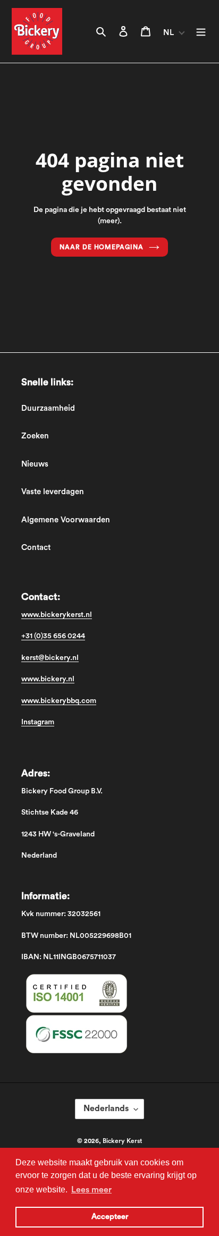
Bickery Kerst (122, 1141)
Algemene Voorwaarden (65, 520)
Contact (35, 548)
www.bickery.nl (47, 679)
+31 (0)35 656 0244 (53, 636)
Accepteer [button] (109, 1217)
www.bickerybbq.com (58, 701)
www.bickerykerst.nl (56, 615)
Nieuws (34, 464)
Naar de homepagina (102, 247)
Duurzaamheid (48, 408)
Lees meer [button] (91, 1190)
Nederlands (106, 1108)
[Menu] (201, 31)
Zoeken (35, 436)
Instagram (37, 722)
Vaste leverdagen (52, 492)
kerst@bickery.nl (50, 658)
